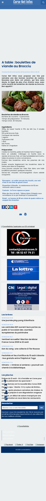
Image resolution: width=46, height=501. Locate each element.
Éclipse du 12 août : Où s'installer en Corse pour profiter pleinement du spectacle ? (22, 355)
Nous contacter (7, 414)
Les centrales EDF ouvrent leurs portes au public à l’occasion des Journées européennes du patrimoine (21, 305)
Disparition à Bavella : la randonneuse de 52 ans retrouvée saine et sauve (20, 186)
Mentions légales (8, 411)
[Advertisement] (23, 33)
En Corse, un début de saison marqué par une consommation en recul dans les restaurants (21, 372)
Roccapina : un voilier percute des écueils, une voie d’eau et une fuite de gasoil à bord (21, 181)
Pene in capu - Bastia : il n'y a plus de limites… (21, 362)
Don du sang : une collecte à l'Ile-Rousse (21, 324)
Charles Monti (6, 72)
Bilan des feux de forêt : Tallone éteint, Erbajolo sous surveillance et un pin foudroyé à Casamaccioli (22, 194)
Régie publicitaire (8, 407)
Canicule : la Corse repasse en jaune (16, 190)
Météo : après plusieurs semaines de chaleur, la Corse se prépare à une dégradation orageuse (22, 366)
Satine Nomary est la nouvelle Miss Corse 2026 (21, 359)
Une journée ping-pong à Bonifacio (18, 295)
